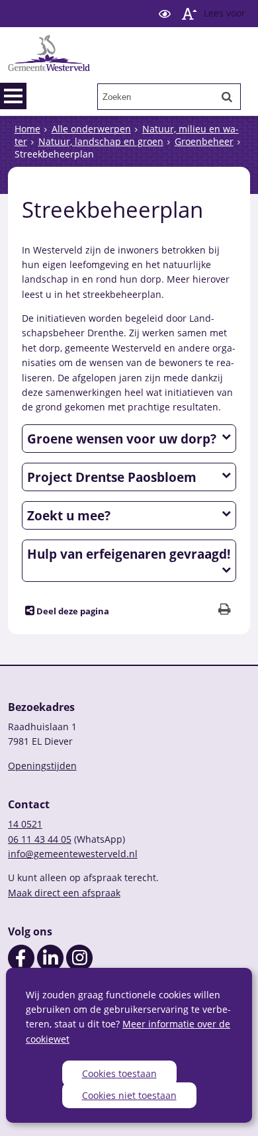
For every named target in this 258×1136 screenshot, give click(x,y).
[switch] (165, 13)
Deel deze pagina (71, 611)
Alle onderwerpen (91, 128)
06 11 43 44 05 (39, 839)
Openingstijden (42, 765)
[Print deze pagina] (224, 610)
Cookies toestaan (119, 1073)
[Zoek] (227, 96)
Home (27, 128)
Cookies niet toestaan (129, 1095)
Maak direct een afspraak (64, 892)
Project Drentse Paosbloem (111, 477)
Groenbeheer (204, 141)
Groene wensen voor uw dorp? (121, 439)
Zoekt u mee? (68, 515)
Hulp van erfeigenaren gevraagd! (128, 554)
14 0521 (25, 824)
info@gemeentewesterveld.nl (73, 853)
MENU (13, 96)
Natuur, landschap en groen (100, 141)
